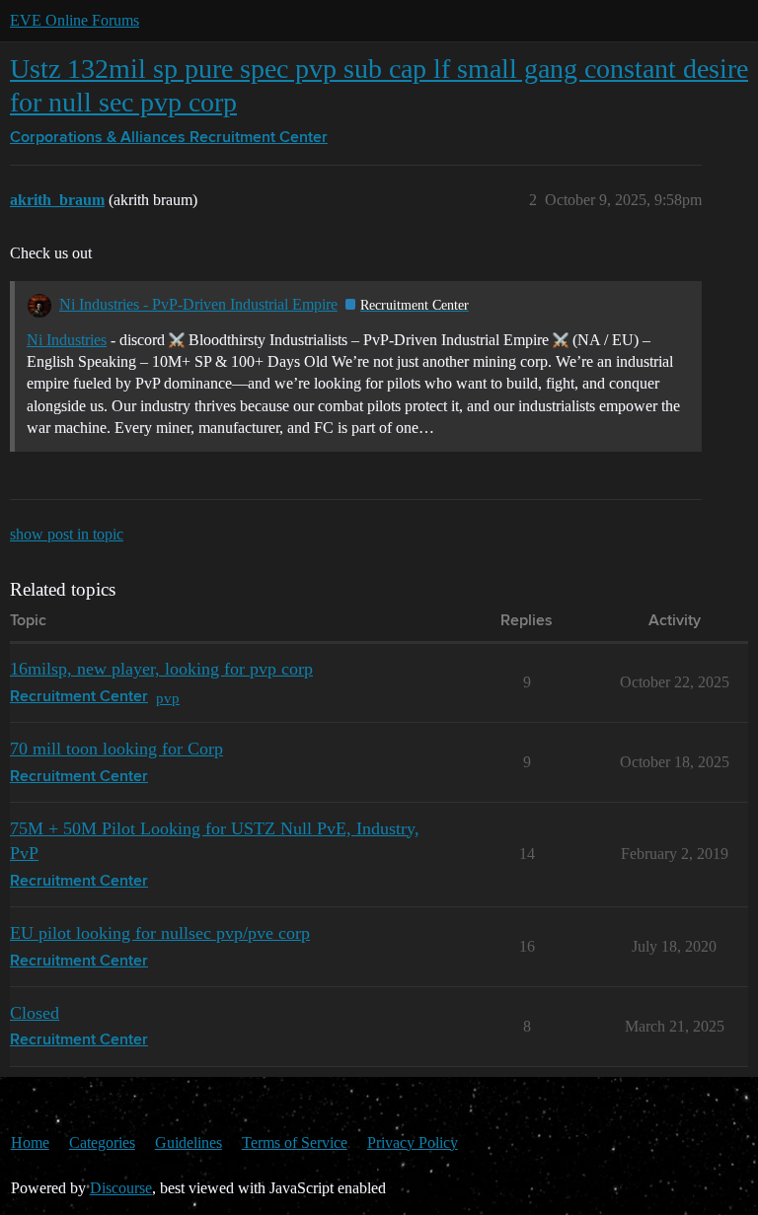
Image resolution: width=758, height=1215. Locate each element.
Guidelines (188, 1142)
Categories (102, 1142)
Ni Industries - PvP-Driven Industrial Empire (198, 304)
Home (30, 1142)
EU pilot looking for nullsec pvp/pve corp (160, 933)
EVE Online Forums (74, 20)
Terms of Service (294, 1142)
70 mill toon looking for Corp (116, 748)
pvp (168, 697)
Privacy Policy (412, 1142)
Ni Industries (67, 339)
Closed (34, 1013)
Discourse (121, 1187)
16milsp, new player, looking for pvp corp (161, 669)
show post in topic (66, 534)
